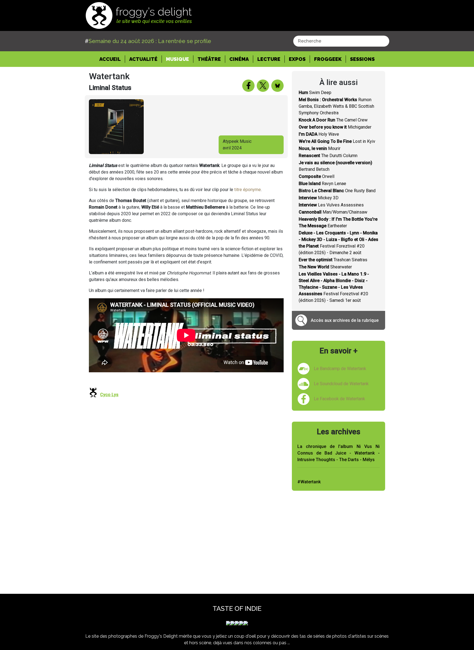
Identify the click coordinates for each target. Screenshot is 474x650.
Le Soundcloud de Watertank (341, 383)
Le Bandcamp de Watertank (340, 368)
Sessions (362, 59)
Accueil (112, 59)
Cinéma (239, 59)
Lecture (268, 59)
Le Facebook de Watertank (339, 398)
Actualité (143, 59)
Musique (177, 59)
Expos (297, 59)
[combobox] (341, 41)
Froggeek (328, 59)
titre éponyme (247, 189)
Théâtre (209, 59)
